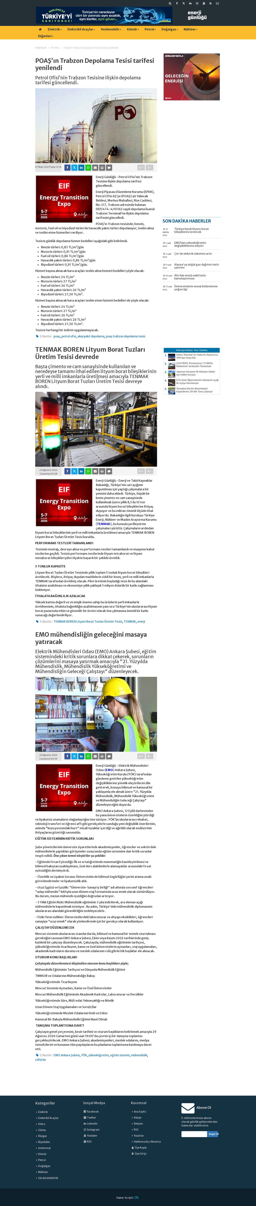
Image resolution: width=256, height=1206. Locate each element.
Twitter (91, 1117)
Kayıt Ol (213, 1134)
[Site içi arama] (170, 3)
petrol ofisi (68, 336)
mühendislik (139, 1055)
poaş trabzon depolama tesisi (125, 336)
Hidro (41, 1124)
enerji (141, 621)
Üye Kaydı (140, 1147)
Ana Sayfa (140, 1111)
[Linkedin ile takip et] (190, 3)
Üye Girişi (140, 1153)
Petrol (149, 29)
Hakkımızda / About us (147, 1141)
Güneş (42, 1130)
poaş (57, 336)
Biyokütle (44, 1142)
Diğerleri (45, 36)
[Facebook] (67, 168)
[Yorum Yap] (109, 168)
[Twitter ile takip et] (183, 3)
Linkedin (92, 1123)
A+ (141, 167)
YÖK (84, 1055)
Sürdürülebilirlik (48, 1178)
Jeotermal (44, 1148)
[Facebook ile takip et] (177, 3)
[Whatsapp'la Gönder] (88, 168)
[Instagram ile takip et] (197, 3)
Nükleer (190, 29)
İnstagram (93, 1129)
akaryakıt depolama (91, 336)
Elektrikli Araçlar (80, 29)
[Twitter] (74, 168)
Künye (137, 1117)
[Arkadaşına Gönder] (95, 168)
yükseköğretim (98, 1055)
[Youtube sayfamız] (204, 3)
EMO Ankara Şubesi (67, 1055)
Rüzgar (42, 1136)
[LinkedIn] (81, 168)
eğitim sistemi (119, 1055)
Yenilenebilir (110, 29)
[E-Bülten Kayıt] (217, 3)
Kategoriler (45, 1103)
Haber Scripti (124, 1197)
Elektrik (54, 29)
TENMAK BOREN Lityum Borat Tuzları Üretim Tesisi (88, 621)
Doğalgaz (169, 29)
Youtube (92, 1135)
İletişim (138, 1123)
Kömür (132, 29)
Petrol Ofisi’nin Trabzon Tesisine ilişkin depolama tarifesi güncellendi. (88, 80)
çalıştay (40, 1059)
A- (149, 167)
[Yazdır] (102, 168)
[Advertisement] (192, 158)
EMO (109, 770)
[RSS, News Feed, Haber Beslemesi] (210, 3)
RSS (89, 1141)
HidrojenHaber (184, 350)
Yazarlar (139, 1135)
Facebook (93, 1111)
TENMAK (103, 524)
